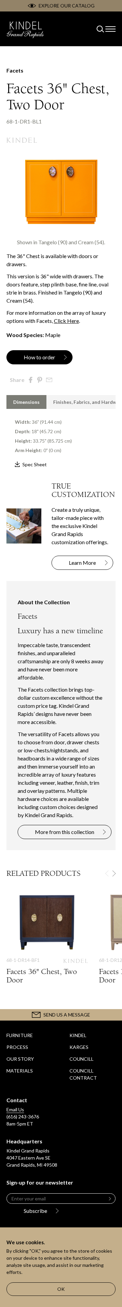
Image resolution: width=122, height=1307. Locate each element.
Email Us (15, 1109)
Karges (78, 1047)
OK (61, 1289)
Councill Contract (83, 1074)
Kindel (77, 1035)
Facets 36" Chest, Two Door (47, 945)
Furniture (19, 1035)
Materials (19, 1071)
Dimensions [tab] (26, 402)
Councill (81, 1059)
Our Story (20, 1059)
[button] (114, 873)
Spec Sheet (34, 464)
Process (17, 1047)
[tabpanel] (61, 439)
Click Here (66, 320)
